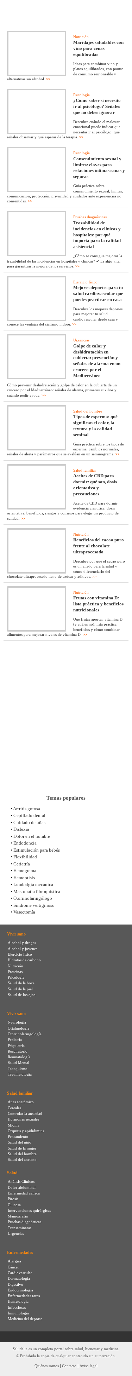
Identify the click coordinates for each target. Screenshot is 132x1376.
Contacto (69, 1366)
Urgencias (81, 340)
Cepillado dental (29, 815)
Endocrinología (20, 1290)
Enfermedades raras (24, 1296)
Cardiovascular (20, 1273)
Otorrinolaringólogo (32, 898)
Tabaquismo (17, 1068)
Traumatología (20, 1074)
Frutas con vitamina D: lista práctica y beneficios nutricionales (98, 603)
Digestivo (15, 1284)
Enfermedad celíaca (24, 1193)
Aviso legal (89, 1366)
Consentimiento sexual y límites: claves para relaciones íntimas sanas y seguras (99, 167)
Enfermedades (20, 1252)
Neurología (17, 1022)
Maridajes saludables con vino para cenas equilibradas (98, 48)
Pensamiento (18, 1136)
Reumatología (19, 1057)
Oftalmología (18, 1028)
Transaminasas (19, 1228)
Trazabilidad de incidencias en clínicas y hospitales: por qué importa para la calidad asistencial (97, 234)
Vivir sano (16, 934)
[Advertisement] (66, 717)
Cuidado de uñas (29, 822)
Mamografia (18, 1216)
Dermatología (19, 1278)
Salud (12, 1172)
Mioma (13, 1125)
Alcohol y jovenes (22, 948)
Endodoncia (25, 843)
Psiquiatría (16, 1045)
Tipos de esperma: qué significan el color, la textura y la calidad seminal (95, 425)
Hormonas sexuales (23, 1119)
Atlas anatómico (21, 1102)
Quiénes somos (46, 1366)
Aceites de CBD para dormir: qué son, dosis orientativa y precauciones (95, 484)
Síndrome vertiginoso (34, 905)
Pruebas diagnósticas (90, 217)
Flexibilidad (25, 856)
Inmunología (18, 1313)
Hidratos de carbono (24, 960)
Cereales (14, 1108)
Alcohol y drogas (22, 942)
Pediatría (15, 1039)
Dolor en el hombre (31, 836)
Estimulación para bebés (36, 850)
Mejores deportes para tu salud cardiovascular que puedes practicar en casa (98, 293)
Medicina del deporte (25, 1319)
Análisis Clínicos (21, 1181)
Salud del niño (19, 1142)
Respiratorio (17, 1051)
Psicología (81, 95)
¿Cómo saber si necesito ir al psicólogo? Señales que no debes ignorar (97, 106)
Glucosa (14, 1205)
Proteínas (15, 971)
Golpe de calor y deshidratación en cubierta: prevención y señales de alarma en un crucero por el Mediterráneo (96, 361)
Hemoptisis (24, 877)
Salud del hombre (87, 411)
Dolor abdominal (22, 1187)
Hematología (18, 1301)
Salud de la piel (20, 989)
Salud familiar (84, 470)
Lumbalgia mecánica (33, 884)
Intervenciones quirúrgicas (29, 1210)
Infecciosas (17, 1307)
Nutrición (81, 37)
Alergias (14, 1261)
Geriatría (21, 864)
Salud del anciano (22, 1159)
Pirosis (13, 1199)
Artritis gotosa (26, 808)
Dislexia (21, 829)
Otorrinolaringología (25, 1034)
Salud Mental (18, 1062)
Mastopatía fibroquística (36, 891)
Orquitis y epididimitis (26, 1131)
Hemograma (24, 870)
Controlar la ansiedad (25, 1113)
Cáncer (13, 1267)
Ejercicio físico (85, 282)
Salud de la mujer (22, 1148)
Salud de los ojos (21, 994)
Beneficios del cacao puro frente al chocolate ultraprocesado (98, 545)
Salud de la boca (21, 983)
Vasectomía (24, 912)
